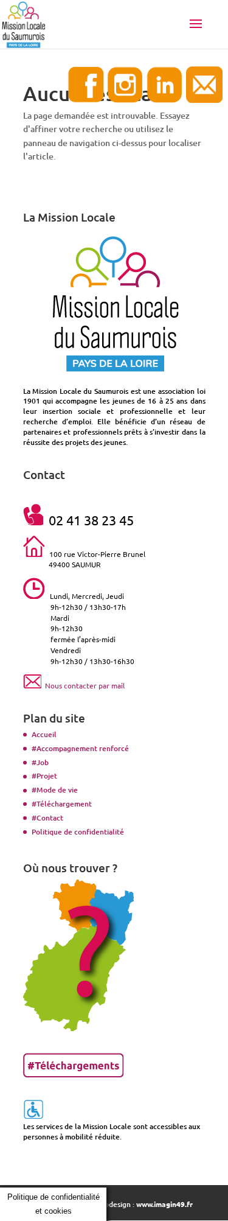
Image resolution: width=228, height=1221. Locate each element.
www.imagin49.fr (164, 1204)
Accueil (44, 734)
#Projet (44, 776)
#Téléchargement (62, 804)
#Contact (47, 818)
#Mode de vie (55, 790)
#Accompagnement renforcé (80, 748)
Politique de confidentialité (78, 832)
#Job (40, 762)
